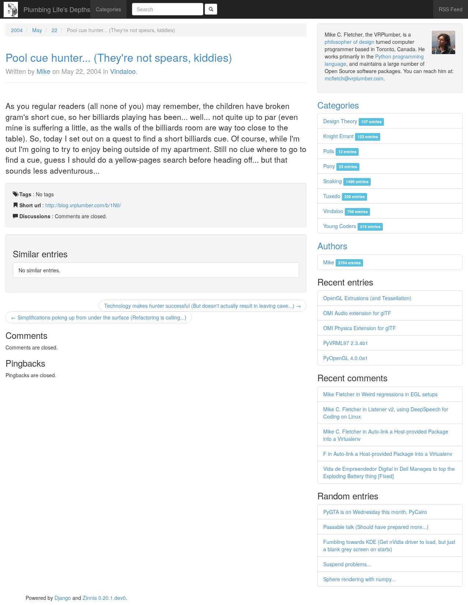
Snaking (345, 181)
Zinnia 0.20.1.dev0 (104, 597)
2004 (17, 30)
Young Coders (351, 226)
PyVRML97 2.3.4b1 (345, 343)
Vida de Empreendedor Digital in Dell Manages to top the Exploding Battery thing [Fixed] (389, 472)
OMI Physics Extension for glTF (359, 328)
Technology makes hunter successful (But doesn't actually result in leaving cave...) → (202, 305)
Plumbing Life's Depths (56, 9)
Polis (339, 151)
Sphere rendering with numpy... (359, 579)
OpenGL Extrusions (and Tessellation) (367, 298)
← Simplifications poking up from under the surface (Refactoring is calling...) (98, 317)
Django (62, 597)
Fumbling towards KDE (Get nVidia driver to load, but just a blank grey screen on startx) (389, 545)
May (37, 30)
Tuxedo (344, 196)
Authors (332, 245)
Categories (108, 9)
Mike (43, 71)
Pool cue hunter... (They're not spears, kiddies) (118, 57)
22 (54, 30)
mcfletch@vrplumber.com (354, 78)
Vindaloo (123, 71)
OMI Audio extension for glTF (357, 313)
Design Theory (352, 121)
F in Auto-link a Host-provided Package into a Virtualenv (387, 453)
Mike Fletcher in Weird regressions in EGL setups (380, 394)
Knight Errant (350, 136)
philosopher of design (349, 41)
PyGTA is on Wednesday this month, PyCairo (375, 511)
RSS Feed (451, 9)
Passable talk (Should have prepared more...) (376, 526)
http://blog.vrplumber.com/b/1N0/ (83, 205)
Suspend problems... (347, 564)
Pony (340, 166)
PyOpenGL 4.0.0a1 (345, 358)
